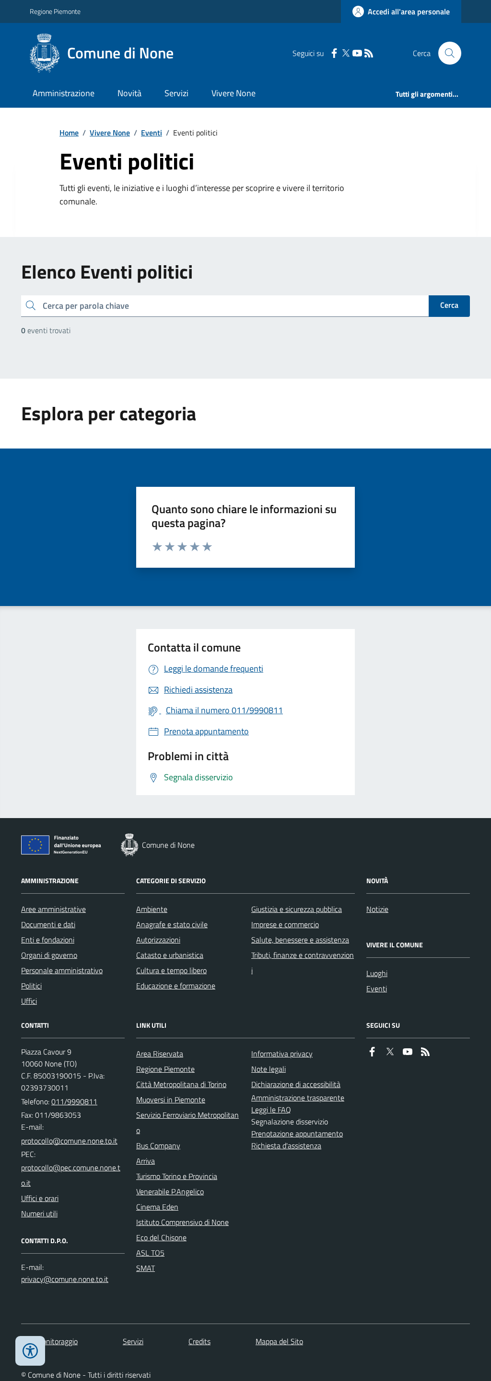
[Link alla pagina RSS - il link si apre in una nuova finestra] (368, 53)
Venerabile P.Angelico (170, 1191)
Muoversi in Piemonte (170, 1099)
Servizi (176, 93)
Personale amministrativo (62, 970)
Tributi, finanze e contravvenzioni (302, 962)
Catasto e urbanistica (169, 955)
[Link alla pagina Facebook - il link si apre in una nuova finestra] (334, 53)
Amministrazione (63, 93)
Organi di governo (49, 955)
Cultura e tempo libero (171, 970)
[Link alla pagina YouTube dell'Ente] (407, 1052)
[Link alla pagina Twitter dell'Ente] (390, 1052)
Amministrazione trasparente (297, 1097)
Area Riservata (159, 1053)
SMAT (145, 1268)
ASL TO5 (150, 1252)
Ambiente (151, 909)
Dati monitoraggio (49, 1341)
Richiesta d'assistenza (286, 1145)
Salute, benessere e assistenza (300, 939)
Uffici (29, 1001)
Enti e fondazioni (47, 939)
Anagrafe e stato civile (172, 924)
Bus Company (158, 1145)
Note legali (268, 1069)
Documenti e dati (48, 924)
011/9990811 (74, 1101)
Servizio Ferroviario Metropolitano (187, 1122)
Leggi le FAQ (271, 1109)
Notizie (377, 909)
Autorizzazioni (158, 939)
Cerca (449, 305)
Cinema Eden (157, 1207)
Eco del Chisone (161, 1237)
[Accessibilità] (30, 1351)
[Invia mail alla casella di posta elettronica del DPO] (64, 1279)
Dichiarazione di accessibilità (295, 1084)
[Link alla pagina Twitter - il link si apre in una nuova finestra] (345, 53)
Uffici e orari (39, 1198)
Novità (129, 93)
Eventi (151, 132)
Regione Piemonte (55, 11)
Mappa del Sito (279, 1341)
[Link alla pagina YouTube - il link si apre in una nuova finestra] (357, 53)
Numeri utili (39, 1213)
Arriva (145, 1161)
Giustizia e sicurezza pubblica (296, 909)
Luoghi (376, 973)
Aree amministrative (53, 909)
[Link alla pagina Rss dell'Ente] (425, 1052)
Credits (199, 1341)
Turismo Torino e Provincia (176, 1176)
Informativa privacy (282, 1053)
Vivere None (233, 93)
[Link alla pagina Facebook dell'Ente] (372, 1052)
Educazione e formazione (175, 985)
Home (69, 132)
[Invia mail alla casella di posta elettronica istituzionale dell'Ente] (69, 1140)
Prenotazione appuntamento (297, 1133)
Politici (31, 985)
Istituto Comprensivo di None (182, 1222)
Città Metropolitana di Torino (181, 1084)
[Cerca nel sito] (446, 53)
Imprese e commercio (285, 924)
